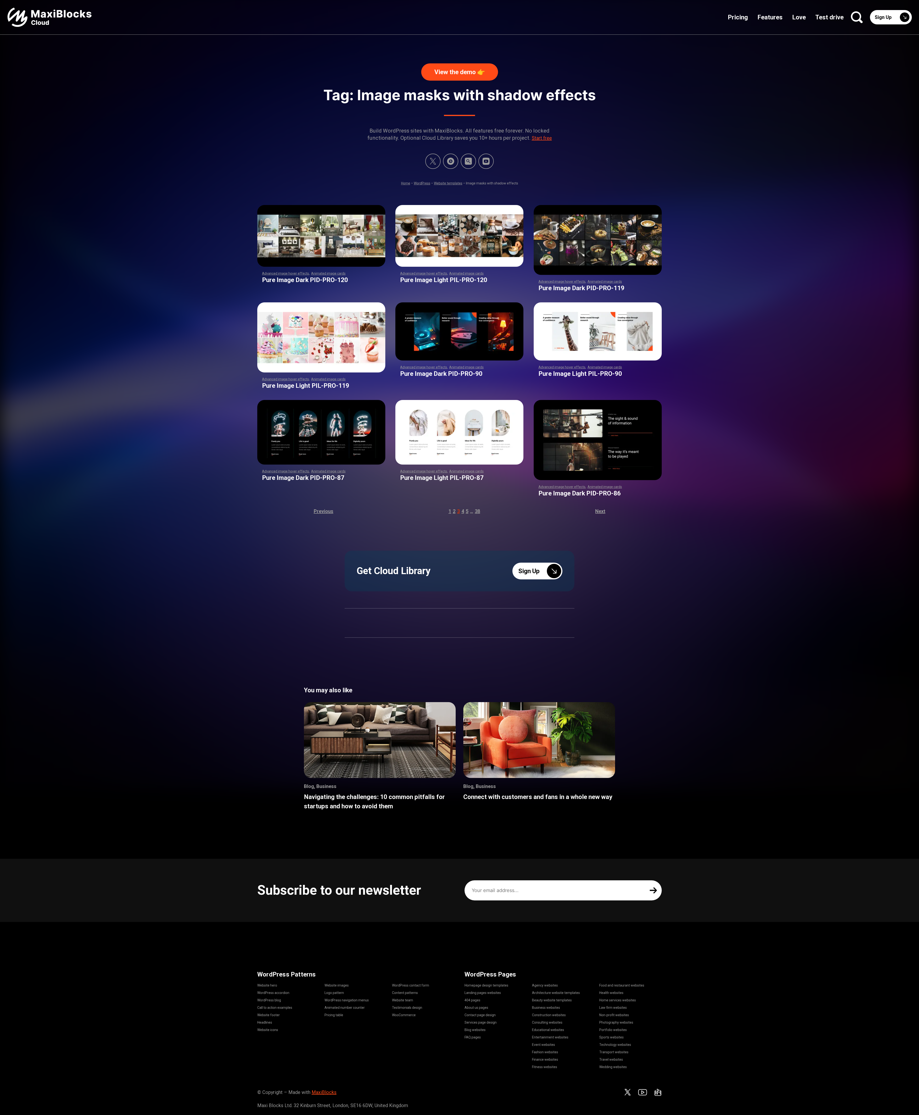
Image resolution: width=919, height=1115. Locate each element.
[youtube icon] (642, 1092)
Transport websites (613, 1052)
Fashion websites (545, 1052)
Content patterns (405, 993)
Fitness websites (544, 1067)
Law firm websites (613, 1008)
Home (405, 183)
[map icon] (658, 1092)
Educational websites (548, 1030)
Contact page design (480, 1015)
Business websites (546, 1008)
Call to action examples (274, 1008)
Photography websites (616, 1022)
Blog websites (475, 1030)
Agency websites (545, 985)
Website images (337, 985)
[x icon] (433, 161)
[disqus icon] (450, 161)
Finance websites (545, 1059)
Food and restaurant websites (621, 985)
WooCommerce (404, 1015)
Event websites (543, 1045)
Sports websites (611, 1037)
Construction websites (549, 1015)
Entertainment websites (550, 1037)
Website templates (448, 183)
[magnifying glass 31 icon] (468, 161)
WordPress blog (269, 1000)
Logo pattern (334, 993)
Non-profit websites (614, 1015)
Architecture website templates (556, 993)
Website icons (267, 1030)
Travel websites (611, 1059)
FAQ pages (473, 1037)
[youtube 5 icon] (486, 161)
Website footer (268, 1015)
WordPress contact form (410, 985)
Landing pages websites (483, 993)
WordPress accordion (273, 993)
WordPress (422, 183)
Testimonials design (407, 1008)
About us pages (476, 1008)
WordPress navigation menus (347, 1000)
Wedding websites (613, 1067)
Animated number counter (345, 1008)
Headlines (264, 1022)
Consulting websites (547, 1022)
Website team (402, 1000)
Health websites (611, 993)
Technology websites (615, 1045)
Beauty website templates (552, 1000)
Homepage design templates (486, 985)
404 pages (472, 1000)
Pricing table (334, 1015)
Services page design (481, 1022)
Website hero (267, 985)
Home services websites (617, 1000)
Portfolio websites (613, 1030)
